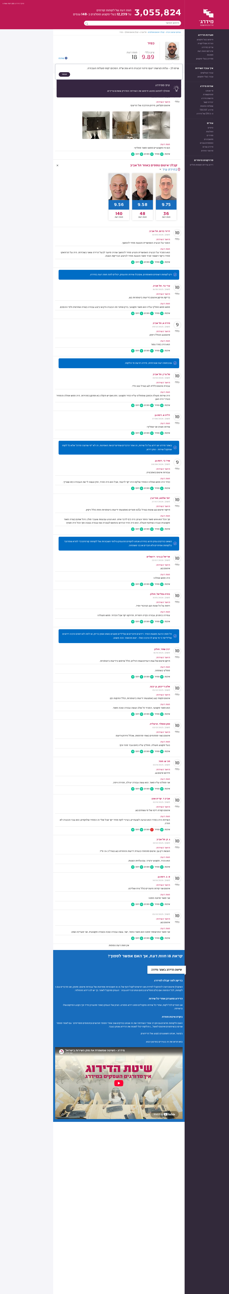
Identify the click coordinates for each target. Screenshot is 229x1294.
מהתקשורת (208, 94)
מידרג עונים (208, 147)
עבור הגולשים (207, 73)
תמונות (210, 55)
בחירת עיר (169, 170)
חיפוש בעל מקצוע (205, 40)
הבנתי (64, 74)
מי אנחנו (209, 91)
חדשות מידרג (207, 98)
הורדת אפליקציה (205, 43)
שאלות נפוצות (206, 106)
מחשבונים (208, 139)
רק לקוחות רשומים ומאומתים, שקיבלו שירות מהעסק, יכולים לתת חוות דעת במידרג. (131, 274)
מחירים (210, 135)
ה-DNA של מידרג (205, 114)
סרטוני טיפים (207, 151)
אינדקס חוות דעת (205, 51)
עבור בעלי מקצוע (205, 77)
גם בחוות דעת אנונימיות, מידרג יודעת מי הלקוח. (148, 363)
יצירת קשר (208, 102)
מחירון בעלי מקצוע (204, 59)
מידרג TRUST (206, 110)
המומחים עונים (206, 143)
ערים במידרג (207, 47)
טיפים (210, 128)
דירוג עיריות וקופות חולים (201, 165)
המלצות (209, 132)
